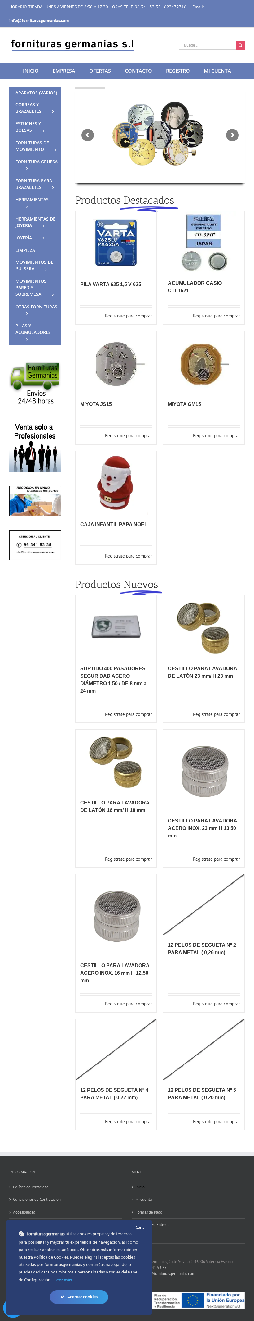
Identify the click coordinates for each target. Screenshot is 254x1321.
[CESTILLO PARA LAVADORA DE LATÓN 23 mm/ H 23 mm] (203, 627)
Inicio (140, 1187)
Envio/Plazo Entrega (152, 1224)
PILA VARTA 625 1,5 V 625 (110, 284)
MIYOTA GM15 (184, 404)
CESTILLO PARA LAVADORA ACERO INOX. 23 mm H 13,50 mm (202, 828)
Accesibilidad (24, 1212)
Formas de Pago (148, 1212)
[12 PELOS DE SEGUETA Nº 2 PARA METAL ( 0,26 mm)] (203, 904)
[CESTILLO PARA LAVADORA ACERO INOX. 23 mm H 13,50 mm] (203, 770)
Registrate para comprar (128, 316)
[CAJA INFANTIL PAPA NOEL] (116, 483)
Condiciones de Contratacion (37, 1199)
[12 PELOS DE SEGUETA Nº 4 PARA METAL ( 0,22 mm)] (116, 1049)
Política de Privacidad (31, 1187)
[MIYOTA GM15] (203, 362)
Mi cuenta (143, 1199)
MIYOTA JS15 (96, 404)
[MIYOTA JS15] (116, 362)
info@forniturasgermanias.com (169, 1273)
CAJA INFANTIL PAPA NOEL (113, 524)
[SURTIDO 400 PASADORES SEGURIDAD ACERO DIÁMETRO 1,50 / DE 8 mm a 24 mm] (116, 627)
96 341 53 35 (155, 1267)
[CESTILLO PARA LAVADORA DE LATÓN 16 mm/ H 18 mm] (116, 761)
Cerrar (141, 1227)
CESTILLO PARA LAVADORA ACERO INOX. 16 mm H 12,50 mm (114, 973)
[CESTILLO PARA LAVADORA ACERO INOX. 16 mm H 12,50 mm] (116, 915)
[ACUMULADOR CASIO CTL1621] (203, 242)
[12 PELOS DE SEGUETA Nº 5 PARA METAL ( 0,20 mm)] (203, 1049)
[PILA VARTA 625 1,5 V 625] (116, 243)
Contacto (142, 1237)
